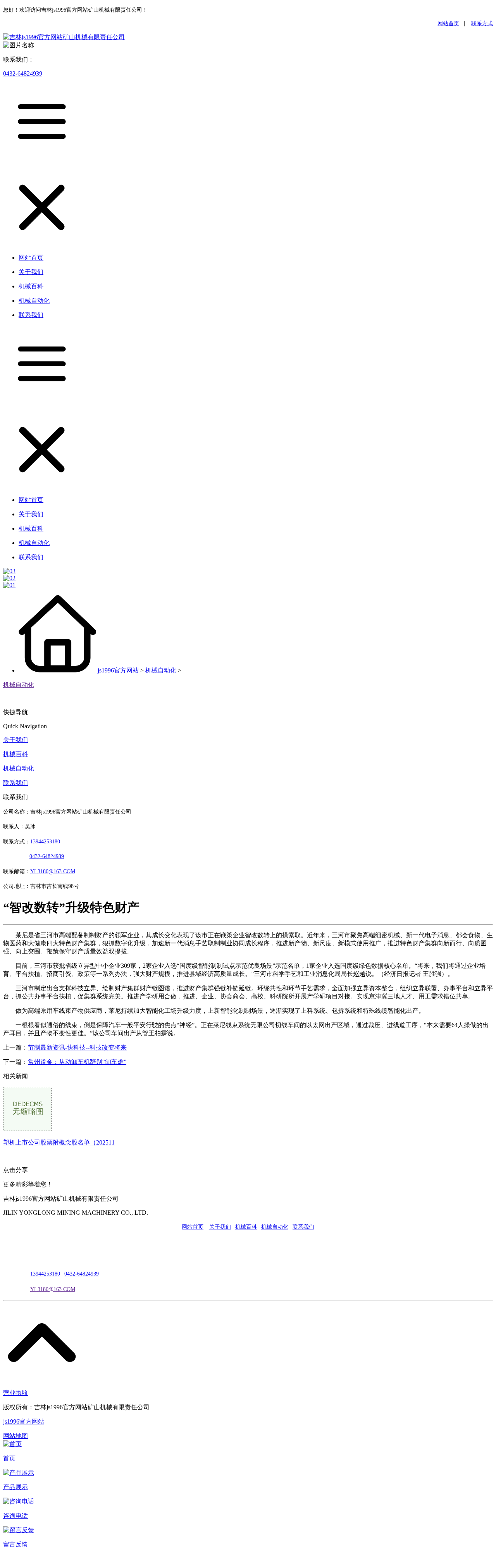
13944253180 (45, 842)
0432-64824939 (22, 73)
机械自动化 (160, 670)
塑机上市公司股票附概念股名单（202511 (59, 1142)
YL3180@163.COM (52, 1289)
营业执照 (15, 1393)
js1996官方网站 (118, 670)
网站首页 (448, 23)
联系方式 (482, 23)
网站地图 (15, 1436)
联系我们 (15, 782)
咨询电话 (15, 1515)
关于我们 (15, 739)
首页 (9, 1458)
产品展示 (15, 1487)
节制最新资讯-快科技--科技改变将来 (77, 1047)
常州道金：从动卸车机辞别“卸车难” (77, 1062)
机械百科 (15, 754)
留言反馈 (15, 1544)
